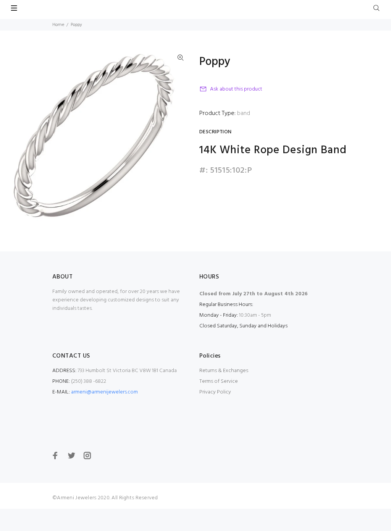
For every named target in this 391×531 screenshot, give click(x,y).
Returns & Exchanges (223, 370)
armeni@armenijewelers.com (104, 392)
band (243, 113)
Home (58, 25)
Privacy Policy (215, 392)
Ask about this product (236, 89)
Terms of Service (218, 381)
